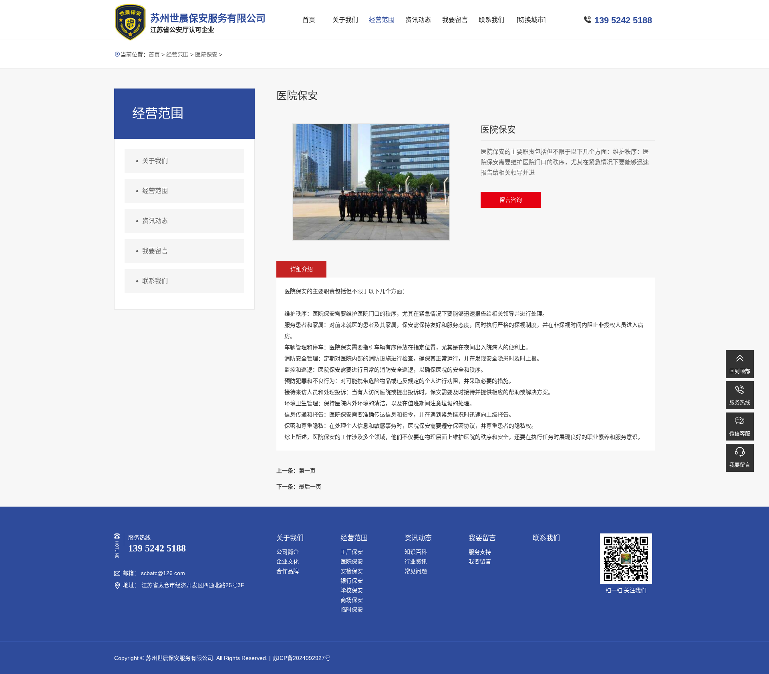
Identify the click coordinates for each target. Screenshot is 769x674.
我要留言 (455, 19)
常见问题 (416, 571)
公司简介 (287, 552)
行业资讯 (416, 561)
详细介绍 (301, 269)
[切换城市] (531, 19)
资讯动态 (418, 19)
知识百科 (416, 552)
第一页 (296, 470)
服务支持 (480, 552)
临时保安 (351, 609)
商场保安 (351, 600)
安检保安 (351, 571)
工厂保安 (351, 552)
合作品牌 (287, 571)
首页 (308, 19)
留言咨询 (510, 200)
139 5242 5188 (623, 20)
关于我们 (345, 19)
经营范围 (382, 19)
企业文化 (287, 561)
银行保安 (351, 580)
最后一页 (298, 486)
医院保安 (206, 54)
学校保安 (351, 590)
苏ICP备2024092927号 (301, 658)
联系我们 (491, 19)
